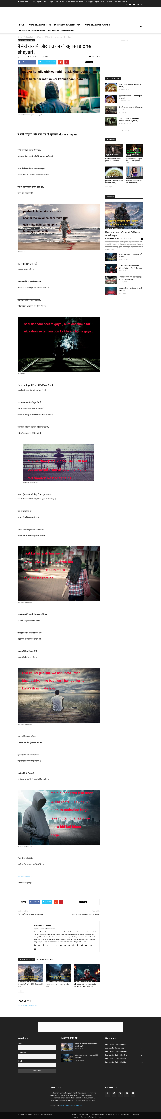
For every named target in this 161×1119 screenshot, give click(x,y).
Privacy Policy (125, 1114)
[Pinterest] (70, 945)
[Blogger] (36, 945)
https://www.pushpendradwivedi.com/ (44, 928)
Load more (123, 130)
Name (20, 1044)
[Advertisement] (100, 15)
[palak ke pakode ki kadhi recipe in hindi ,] (114, 173)
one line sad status (25, 877)
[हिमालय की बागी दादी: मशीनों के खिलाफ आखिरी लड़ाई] (30, 973)
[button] (140, 28)
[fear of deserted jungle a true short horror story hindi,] (111, 121)
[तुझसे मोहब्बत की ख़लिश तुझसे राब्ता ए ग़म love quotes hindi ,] (135, 150)
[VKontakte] (138, 5)
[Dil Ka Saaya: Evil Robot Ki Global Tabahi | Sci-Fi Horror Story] (87, 973)
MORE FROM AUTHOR (45, 960)
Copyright (75, 1117)
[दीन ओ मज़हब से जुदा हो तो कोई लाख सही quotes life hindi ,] (111, 110)
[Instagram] (57, 945)
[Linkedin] (61, 945)
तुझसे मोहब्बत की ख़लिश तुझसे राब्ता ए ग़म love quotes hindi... (134, 161)
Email (20, 1061)
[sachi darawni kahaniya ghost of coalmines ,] (114, 150)
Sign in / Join (54, 1)
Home (62, 1)
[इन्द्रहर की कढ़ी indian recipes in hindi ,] (111, 87)
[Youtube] (141, 5)
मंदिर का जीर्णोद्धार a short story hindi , (31, 914)
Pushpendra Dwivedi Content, (62, 30)
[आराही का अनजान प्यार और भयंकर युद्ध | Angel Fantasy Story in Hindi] (111, 280)
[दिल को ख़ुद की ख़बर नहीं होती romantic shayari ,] (135, 173)
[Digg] (40, 945)
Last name (22, 1052)
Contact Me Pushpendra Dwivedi (116, 1)
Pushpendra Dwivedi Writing (96, 25)
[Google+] (53, 945)
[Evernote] (44, 945)
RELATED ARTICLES (26, 960)
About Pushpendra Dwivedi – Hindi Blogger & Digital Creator (85, 1)
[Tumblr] (78, 945)
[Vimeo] (134, 5)
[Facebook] (126, 5)
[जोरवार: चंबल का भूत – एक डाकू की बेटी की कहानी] (58, 973)
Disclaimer (136, 1114)
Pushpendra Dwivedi (26, 57)
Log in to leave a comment (27, 1005)
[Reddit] (74, 945)
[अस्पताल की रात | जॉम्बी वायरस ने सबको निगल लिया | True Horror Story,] (111, 291)
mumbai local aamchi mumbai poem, (85, 914)
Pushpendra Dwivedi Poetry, (67, 25)
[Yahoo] (91, 945)
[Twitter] (130, 5)
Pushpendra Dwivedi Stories (32, 30)
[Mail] (66, 945)
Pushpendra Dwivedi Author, (112, 177)
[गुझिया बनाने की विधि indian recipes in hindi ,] (111, 99)
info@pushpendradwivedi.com (71, 1105)
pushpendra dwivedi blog (39, 25)
